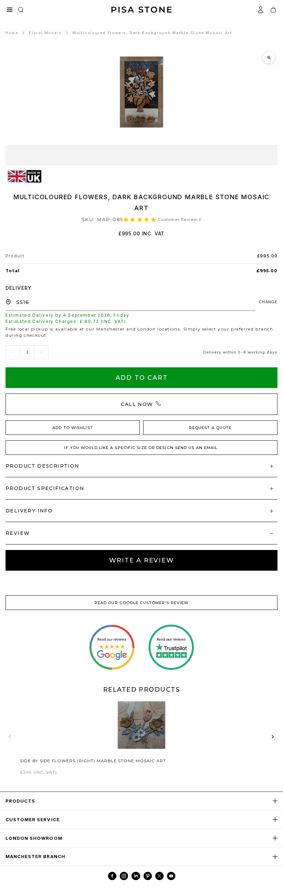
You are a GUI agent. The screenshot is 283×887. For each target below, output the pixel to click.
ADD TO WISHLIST (72, 427)
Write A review (141, 560)
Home (12, 32)
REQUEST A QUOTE (210, 427)
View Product (141, 737)
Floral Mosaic (45, 32)
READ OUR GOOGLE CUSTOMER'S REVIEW (141, 602)
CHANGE (268, 302)
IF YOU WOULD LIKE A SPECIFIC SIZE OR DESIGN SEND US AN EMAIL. (141, 447)
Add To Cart (142, 377)
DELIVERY (19, 288)
